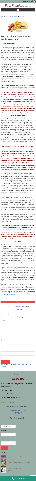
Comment (3, 320)
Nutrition (22, 16)
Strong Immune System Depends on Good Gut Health (19, 457)
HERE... (11, 386)
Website (3, 354)
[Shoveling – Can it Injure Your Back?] (3, 470)
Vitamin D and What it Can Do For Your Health (19, 462)
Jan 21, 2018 (10, 470)
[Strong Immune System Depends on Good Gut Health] (3, 457)
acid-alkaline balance (19, 183)
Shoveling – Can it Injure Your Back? (16, 468)
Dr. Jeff (5, 16)
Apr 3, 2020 (10, 459)
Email (2, 347)
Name (3, 340)
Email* (2, 422)
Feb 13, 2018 (10, 464)
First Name (3, 430)
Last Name (3, 439)
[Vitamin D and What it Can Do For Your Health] (3, 464)
